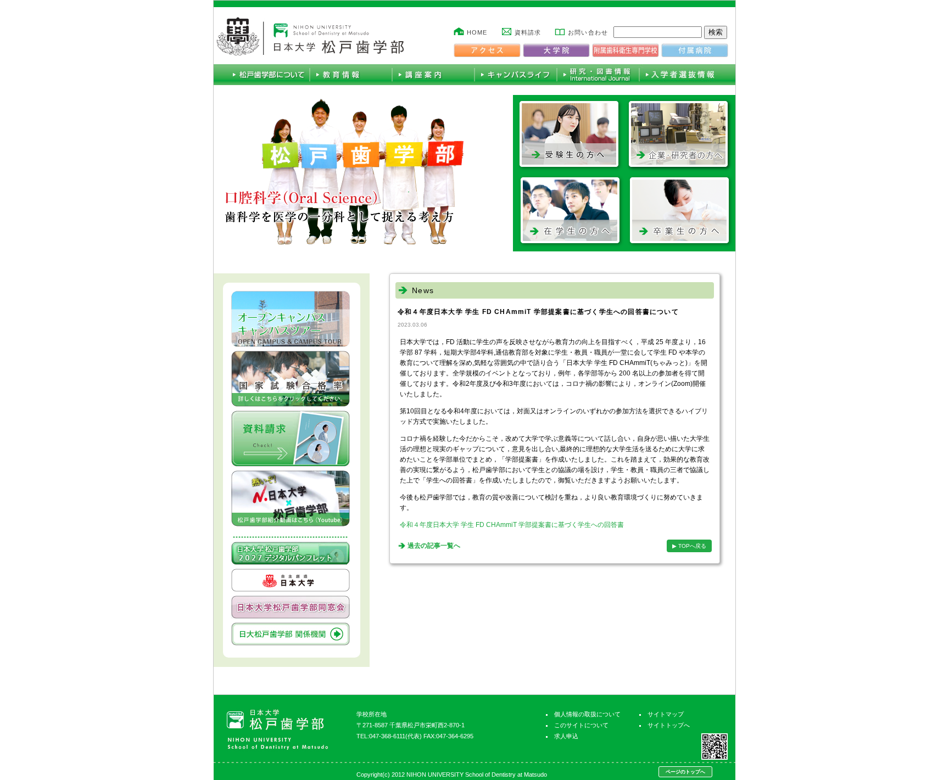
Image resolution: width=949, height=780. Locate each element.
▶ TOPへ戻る (689, 546)
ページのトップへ (685, 772)
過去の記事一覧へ (433, 545)
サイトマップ (665, 714)
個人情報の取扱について (587, 714)
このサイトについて (581, 725)
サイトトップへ (668, 725)
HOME (477, 32)
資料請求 (528, 32)
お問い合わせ (588, 32)
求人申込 (566, 736)
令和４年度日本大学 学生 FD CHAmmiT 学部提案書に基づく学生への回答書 (512, 525)
